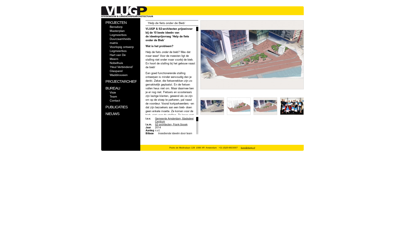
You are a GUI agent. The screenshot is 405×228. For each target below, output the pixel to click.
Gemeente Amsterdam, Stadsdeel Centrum (174, 120)
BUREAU (112, 88)
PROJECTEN (116, 22)
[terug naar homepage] (127, 16)
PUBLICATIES (116, 107)
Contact (115, 100)
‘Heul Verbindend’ (121, 67)
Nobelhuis (116, 63)
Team (113, 96)
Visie (113, 92)
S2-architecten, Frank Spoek (171, 124)
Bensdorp (116, 26)
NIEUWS (112, 114)
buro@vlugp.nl (248, 148)
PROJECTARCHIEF (121, 81)
